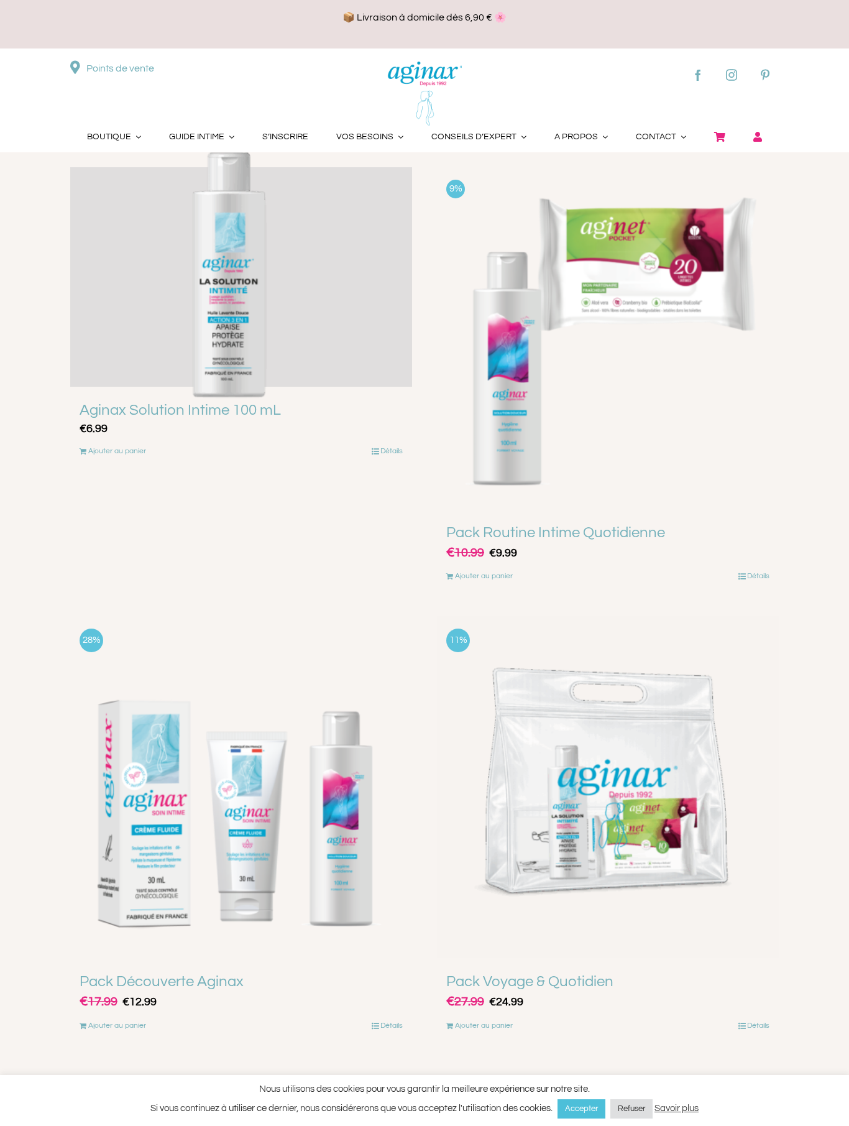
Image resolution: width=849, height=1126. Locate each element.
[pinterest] (765, 74)
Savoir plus (676, 1108)
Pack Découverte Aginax (162, 981)
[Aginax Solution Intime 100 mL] (241, 277)
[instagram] (731, 74)
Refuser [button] (631, 1108)
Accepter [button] (581, 1108)
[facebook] (698, 74)
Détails (391, 451)
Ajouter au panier (117, 451)
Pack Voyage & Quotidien (529, 981)
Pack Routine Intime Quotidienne (555, 532)
